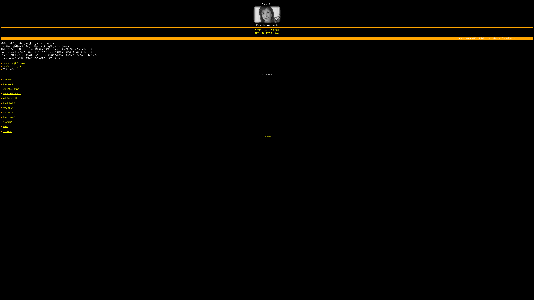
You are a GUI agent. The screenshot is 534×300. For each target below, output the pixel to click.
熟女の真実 (7, 122)
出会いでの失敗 (9, 117)
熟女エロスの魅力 (10, 113)
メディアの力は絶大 (13, 66)
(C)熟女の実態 (267, 136)
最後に (5, 127)
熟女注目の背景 (9, 103)
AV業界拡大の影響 (10, 98)
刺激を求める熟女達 (11, 89)
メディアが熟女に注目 (14, 63)
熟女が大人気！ (9, 108)
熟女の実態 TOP (9, 79)
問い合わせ (7, 132)
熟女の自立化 (8, 84)
